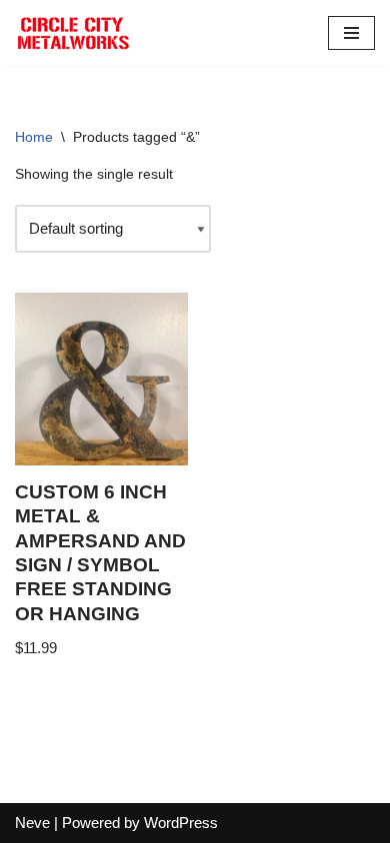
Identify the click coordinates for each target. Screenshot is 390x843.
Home (34, 137)
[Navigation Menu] (351, 33)
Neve (32, 822)
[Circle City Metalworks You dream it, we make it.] (75, 33)
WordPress (181, 822)
